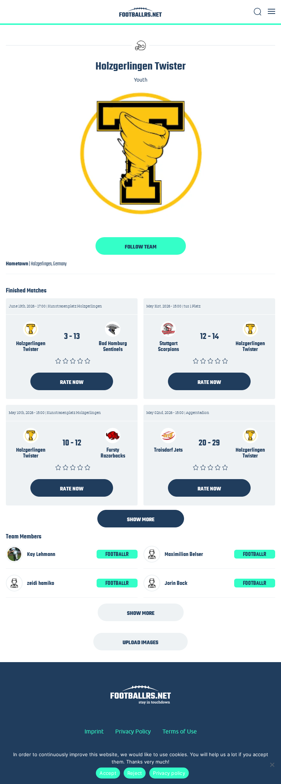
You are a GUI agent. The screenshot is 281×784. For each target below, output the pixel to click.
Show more (140, 519)
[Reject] (272, 764)
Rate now (71, 382)
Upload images (140, 642)
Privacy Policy (133, 731)
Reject (134, 773)
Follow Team (141, 247)
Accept (108, 773)
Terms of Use (179, 731)
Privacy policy (169, 773)
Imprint (94, 731)
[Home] (140, 14)
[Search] (257, 11)
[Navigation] (271, 11)
